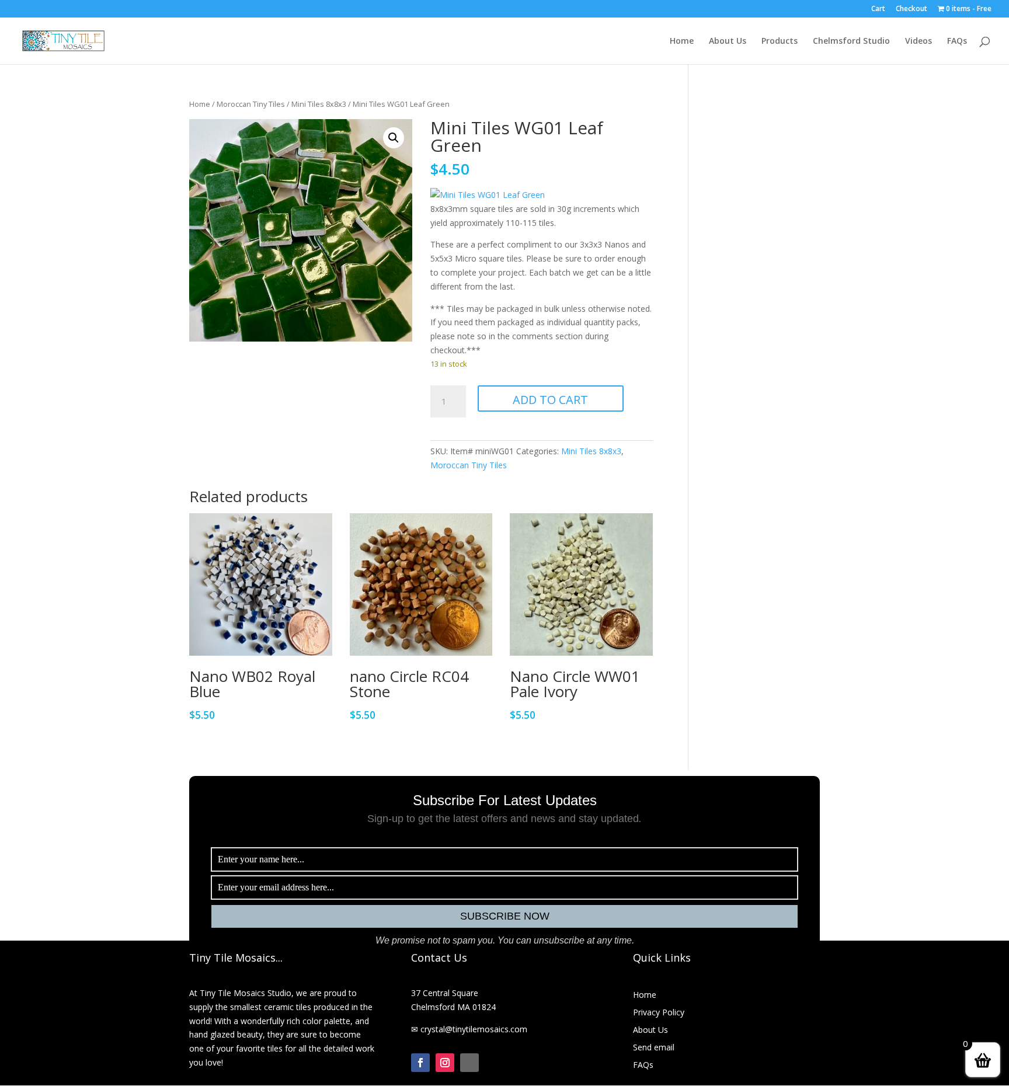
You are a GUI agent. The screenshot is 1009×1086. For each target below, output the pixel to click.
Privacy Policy (658, 1013)
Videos (918, 41)
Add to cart (550, 400)
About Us (727, 41)
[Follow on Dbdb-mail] (469, 1062)
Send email (653, 1048)
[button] (393, 137)
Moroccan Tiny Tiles (251, 104)
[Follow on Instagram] (445, 1062)
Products (779, 41)
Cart (878, 9)
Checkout (911, 9)
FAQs (957, 41)
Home (682, 41)
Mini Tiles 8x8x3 (318, 104)
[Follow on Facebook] (420, 1062)
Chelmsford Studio (851, 41)
